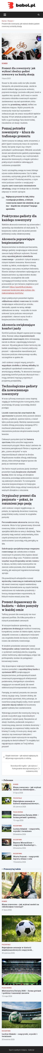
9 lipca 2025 (6, 78)
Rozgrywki (17, 826)
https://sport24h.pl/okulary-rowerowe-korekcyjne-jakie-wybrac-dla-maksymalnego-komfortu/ (18, 290)
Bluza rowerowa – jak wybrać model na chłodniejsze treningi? (27, 789)
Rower (5, 63)
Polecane (8, 780)
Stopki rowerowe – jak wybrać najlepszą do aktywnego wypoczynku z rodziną (21, 757)
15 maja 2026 (18, 820)
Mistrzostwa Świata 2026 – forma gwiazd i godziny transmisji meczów (26, 817)
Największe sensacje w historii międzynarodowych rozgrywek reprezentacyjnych (26, 804)
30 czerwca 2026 (19, 807)
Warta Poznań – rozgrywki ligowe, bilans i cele (26, 857)
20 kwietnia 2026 (19, 834)
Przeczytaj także (12, 869)
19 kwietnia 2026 (19, 862)
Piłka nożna (18, 812)
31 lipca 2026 (18, 793)
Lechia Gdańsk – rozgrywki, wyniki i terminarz (26, 830)
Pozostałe (17, 798)
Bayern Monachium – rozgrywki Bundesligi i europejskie (24, 844)
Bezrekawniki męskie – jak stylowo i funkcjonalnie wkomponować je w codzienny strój (24, 768)
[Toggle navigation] (5, 15)
